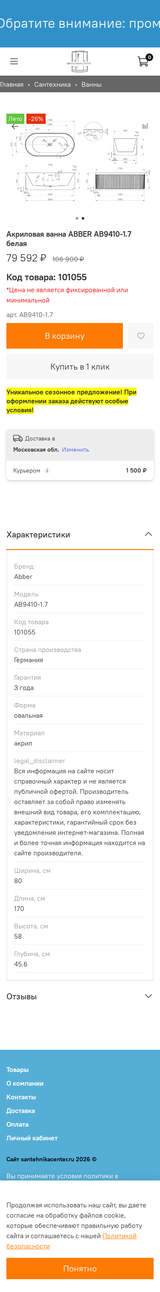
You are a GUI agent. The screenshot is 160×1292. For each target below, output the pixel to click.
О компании (25, 1083)
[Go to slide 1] (77, 218)
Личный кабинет (32, 1137)
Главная (11, 84)
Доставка (20, 1110)
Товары (17, 1069)
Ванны (91, 84)
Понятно (80, 1268)
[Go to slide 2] (83, 218)
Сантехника (52, 84)
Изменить (75, 449)
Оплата (17, 1124)
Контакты (21, 1096)
